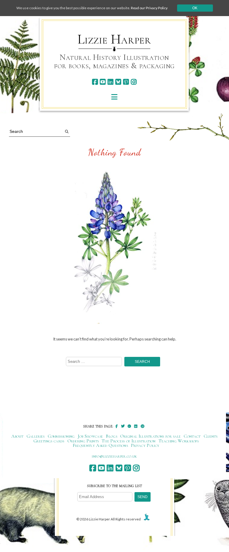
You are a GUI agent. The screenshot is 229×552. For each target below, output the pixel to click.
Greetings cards (48, 441)
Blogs (111, 436)
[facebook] (95, 82)
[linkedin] (110, 82)
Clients (211, 436)
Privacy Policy (145, 445)
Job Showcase (90, 436)
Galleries (36, 436)
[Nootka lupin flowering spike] (114, 245)
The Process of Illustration (128, 441)
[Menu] (114, 96)
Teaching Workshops (179, 441)
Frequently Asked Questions (100, 445)
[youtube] (103, 82)
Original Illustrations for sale (150, 436)
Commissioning (61, 436)
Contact (192, 436)
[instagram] (134, 82)
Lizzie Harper (114, 39)
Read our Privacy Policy (149, 8)
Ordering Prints (83, 441)
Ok (194, 8)
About (17, 436)
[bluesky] (118, 82)
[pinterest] (126, 82)
